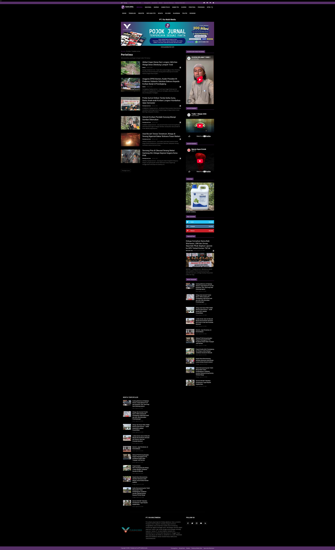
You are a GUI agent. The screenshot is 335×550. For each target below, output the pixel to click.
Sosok (124, 13)
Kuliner (168, 13)
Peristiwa (192, 7)
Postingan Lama (126, 170)
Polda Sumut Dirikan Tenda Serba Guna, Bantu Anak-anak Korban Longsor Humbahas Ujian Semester (161, 100)
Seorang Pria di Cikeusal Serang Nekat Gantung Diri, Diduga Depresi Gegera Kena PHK (159, 153)
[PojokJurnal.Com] (128, 7)
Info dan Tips (151, 13)
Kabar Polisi (165, 7)
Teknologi (132, 13)
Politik (184, 13)
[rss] (205, 523)
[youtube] (213, 3)
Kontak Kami (154, 2)
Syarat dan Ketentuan (169, 2)
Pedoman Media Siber (180, 2)
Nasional (148, 7)
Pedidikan (201, 7)
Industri (141, 13)
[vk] (210, 3)
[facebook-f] (188, 523)
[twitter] (204, 3)
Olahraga (176, 13)
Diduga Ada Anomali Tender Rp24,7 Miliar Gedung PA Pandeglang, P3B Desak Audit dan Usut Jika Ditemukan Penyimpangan (204, 298)
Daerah (156, 7)
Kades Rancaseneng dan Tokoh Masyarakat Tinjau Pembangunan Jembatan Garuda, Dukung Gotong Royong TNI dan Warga (204, 371)
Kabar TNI (175, 7)
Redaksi (160, 2)
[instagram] (196, 523)
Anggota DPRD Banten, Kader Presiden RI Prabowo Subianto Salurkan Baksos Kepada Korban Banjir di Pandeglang (160, 81)
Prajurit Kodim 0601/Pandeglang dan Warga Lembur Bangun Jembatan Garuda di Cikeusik (205, 351)
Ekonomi (193, 13)
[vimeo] (207, 3)
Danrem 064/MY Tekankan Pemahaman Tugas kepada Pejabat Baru (203, 382)
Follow (211, 222)
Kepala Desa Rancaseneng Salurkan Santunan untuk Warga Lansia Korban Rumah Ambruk (204, 360)
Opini (209, 7)
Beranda (139, 7)
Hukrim (183, 7)
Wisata (160, 13)
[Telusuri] (212, 7)
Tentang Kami (147, 2)
